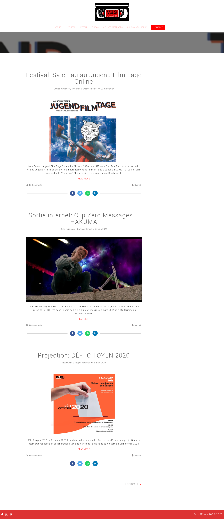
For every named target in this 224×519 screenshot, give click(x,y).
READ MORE (84, 178)
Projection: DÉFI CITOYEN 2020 (84, 355)
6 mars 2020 (100, 362)
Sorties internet (90, 89)
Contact (158, 27)
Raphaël (138, 185)
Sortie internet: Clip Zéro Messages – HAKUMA (83, 218)
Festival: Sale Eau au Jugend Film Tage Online (84, 78)
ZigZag (95, 27)
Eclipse (72, 27)
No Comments (35, 185)
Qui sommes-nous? (137, 27)
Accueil (59, 27)
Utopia (83, 27)
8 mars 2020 (101, 229)
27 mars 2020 (107, 89)
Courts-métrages (113, 27)
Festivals (76, 89)
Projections (67, 362)
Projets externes (82, 362)
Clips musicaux (68, 229)
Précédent (130, 484)
